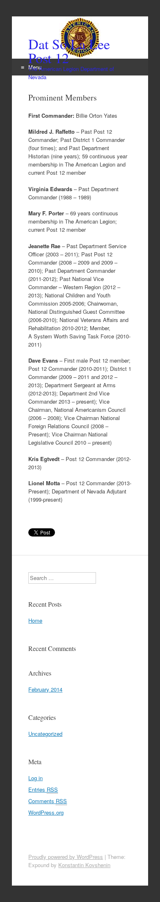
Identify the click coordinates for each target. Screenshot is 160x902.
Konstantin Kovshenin (84, 865)
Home (35, 620)
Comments (47, 801)
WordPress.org (46, 812)
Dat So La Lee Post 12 (69, 51)
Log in (35, 778)
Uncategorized (45, 734)
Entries (43, 789)
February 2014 (45, 689)
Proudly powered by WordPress (65, 857)
